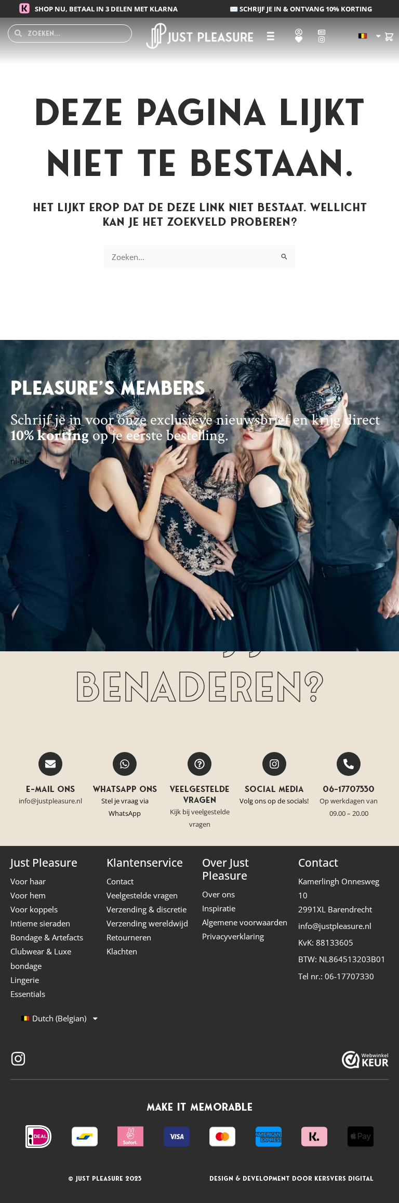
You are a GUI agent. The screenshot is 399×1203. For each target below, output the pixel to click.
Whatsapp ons (124, 789)
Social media (274, 789)
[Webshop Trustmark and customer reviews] (365, 1060)
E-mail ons (50, 789)
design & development (249, 1178)
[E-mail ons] (50, 764)
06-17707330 (349, 789)
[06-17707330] (349, 764)
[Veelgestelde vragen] (199, 764)
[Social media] (274, 764)
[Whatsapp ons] (125, 764)
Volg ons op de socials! (274, 800)
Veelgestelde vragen (199, 794)
